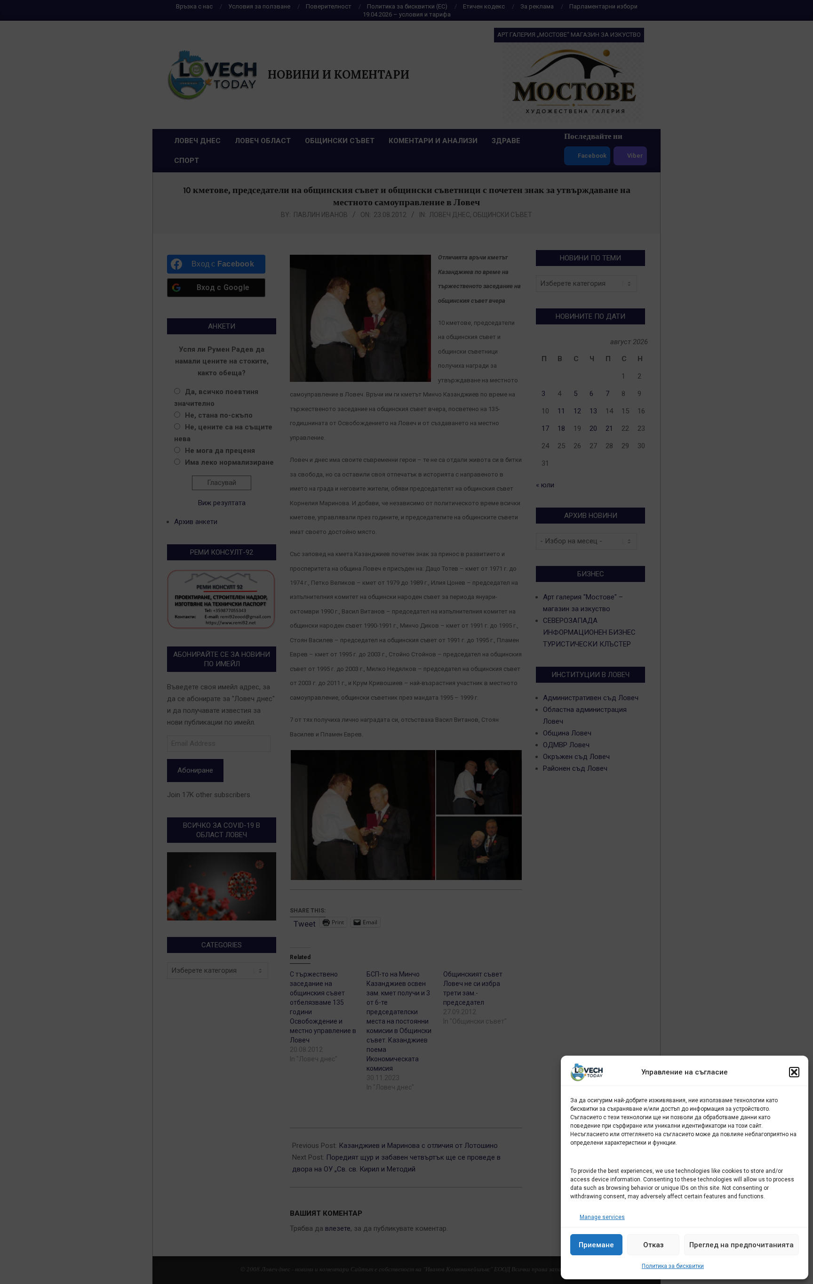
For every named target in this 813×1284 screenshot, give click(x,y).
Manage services (602, 1217)
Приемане (596, 1245)
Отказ (653, 1245)
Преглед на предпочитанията (741, 1245)
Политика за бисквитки (673, 1266)
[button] (794, 1072)
